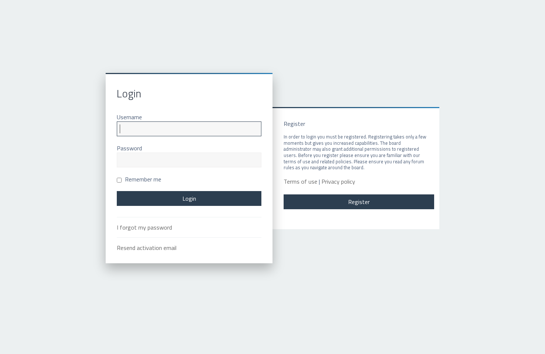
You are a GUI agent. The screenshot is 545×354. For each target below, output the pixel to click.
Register (359, 201)
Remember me (142, 179)
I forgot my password (144, 227)
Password (129, 148)
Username (129, 117)
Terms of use (300, 182)
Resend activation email (146, 247)
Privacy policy (338, 182)
